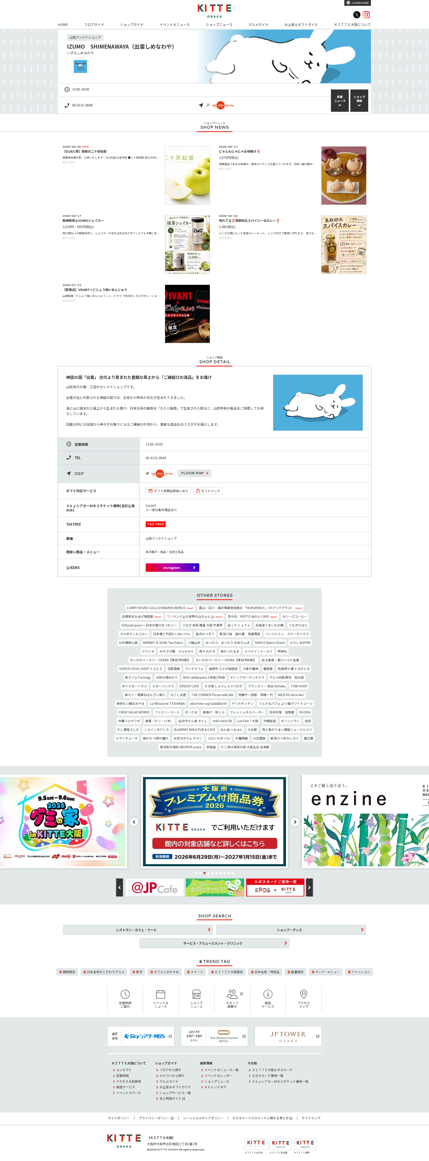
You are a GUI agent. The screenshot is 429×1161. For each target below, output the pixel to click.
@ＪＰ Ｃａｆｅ (239, 625)
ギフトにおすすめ (166, 972)
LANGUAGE (360, 3)
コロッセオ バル (219, 738)
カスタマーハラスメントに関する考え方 (260, 1118)
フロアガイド (94, 24)
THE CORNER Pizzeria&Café (212, 694)
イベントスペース (128, 1093)
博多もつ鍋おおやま (131, 703)
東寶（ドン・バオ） (159, 721)
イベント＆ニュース (175, 24)
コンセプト (124, 1070)
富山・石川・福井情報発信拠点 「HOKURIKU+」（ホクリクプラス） (250, 607)
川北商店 (259, 738)
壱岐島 (211, 747)
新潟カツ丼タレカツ (285, 738)
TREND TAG (216, 961)
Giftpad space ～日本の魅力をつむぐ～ (149, 625)
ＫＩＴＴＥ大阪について (352, 24)
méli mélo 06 (222, 721)
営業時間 (122, 1075)
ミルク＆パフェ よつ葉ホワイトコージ (286, 703)
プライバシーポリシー (154, 1118)
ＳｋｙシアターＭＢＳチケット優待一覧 (280, 1081)
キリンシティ (290, 721)
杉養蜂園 (241, 738)
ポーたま (191, 712)
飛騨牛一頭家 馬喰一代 (255, 694)
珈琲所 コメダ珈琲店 (223, 668)
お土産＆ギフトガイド (301, 24)
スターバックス (163, 686)
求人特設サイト (170, 1098)
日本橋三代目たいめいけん (172, 634)
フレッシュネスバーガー (247, 712)
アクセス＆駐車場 (128, 1081)
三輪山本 (194, 642)
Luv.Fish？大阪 (247, 721)
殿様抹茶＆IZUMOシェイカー (83, 220)
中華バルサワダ (129, 721)
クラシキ (148, 651)
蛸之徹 (308, 738)
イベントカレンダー (218, 1075)
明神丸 (282, 651)
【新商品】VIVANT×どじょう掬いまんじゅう (95, 289)
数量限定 (297, 972)
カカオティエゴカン (134, 634)
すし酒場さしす (128, 729)
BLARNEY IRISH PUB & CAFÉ (194, 729)
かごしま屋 (178, 694)
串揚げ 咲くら (214, 712)
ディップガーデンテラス (247, 677)
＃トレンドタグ (215, 1087)
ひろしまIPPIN (300, 642)
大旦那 (252, 729)
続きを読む (69, 162)
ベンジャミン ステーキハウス (287, 634)
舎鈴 (308, 721)
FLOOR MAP (192, 473)
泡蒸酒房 (173, 668)
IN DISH (304, 712)
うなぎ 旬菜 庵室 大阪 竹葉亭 (202, 625)
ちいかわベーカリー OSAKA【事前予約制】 (160, 660)
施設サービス (268, 1005)
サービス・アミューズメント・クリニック (212, 943)
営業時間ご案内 (125, 1005)
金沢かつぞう (205, 634)
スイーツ (197, 972)
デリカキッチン (243, 703)
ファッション (360, 972)
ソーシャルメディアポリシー (203, 1118)
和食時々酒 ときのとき (294, 668)
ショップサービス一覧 (175, 1093)
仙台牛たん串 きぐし (193, 721)
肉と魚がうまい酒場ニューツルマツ (287, 729)
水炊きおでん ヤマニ (188, 738)
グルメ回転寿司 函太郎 (286, 677)
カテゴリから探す (172, 1075)
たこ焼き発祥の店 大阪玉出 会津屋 (245, 747)
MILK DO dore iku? (291, 694)
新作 (139, 972)
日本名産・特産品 (267, 972)
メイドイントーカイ (258, 651)
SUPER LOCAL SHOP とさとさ (140, 668)
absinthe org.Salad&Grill (208, 703)
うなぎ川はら (298, 625)
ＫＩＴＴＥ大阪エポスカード (272, 1070)
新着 (340, 99)
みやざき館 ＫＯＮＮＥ (177, 651)
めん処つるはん (231, 729)
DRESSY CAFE (189, 686)
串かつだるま (230, 651)
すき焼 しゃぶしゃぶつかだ (223, 686)
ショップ (359, 99)
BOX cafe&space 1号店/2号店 (204, 677)
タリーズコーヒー (294, 616)
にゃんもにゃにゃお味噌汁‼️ (239, 151)
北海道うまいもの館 (269, 625)
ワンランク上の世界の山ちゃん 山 (194, 616)
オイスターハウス (134, 686)
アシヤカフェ (194, 668)
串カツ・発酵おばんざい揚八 (145, 694)
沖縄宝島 (269, 721)
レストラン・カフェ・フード (136, 929)
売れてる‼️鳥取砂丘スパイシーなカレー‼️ (249, 220)
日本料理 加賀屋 (281, 712)
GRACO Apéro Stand (270, 642)
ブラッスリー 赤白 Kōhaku (267, 686)
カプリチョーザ (127, 738)
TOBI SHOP (299, 686)
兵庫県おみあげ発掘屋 (141, 616)
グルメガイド (258, 24)
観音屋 (268, 668)
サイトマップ (311, 1118)
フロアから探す (170, 1070)
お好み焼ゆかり (167, 677)
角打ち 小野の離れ (155, 738)
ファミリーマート (167, 712)
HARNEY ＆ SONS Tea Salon (163, 642)
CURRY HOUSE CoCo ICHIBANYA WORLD (160, 607)
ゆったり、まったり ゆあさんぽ (228, 642)
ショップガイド (132, 24)
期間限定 (69, 972)
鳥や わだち (207, 651)
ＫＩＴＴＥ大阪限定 (229, 972)
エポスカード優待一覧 (267, 1075)
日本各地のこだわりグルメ (105, 972)
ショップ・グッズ (289, 929)
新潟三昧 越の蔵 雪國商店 (240, 634)
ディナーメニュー (327, 972)
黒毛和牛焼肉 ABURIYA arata (180, 747)
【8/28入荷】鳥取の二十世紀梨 (85, 151)
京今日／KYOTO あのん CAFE (252, 616)
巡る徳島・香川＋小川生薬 (280, 660)
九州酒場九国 (128, 642)
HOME (63, 24)
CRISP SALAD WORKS (134, 712)
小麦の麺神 (250, 668)
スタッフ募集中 (232, 1005)
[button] (196, 873)
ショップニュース (219, 24)
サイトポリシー (119, 1118)
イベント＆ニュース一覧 (221, 1070)
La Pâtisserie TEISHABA (167, 703)
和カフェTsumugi (138, 677)
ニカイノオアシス (156, 729)
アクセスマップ (304, 1005)
